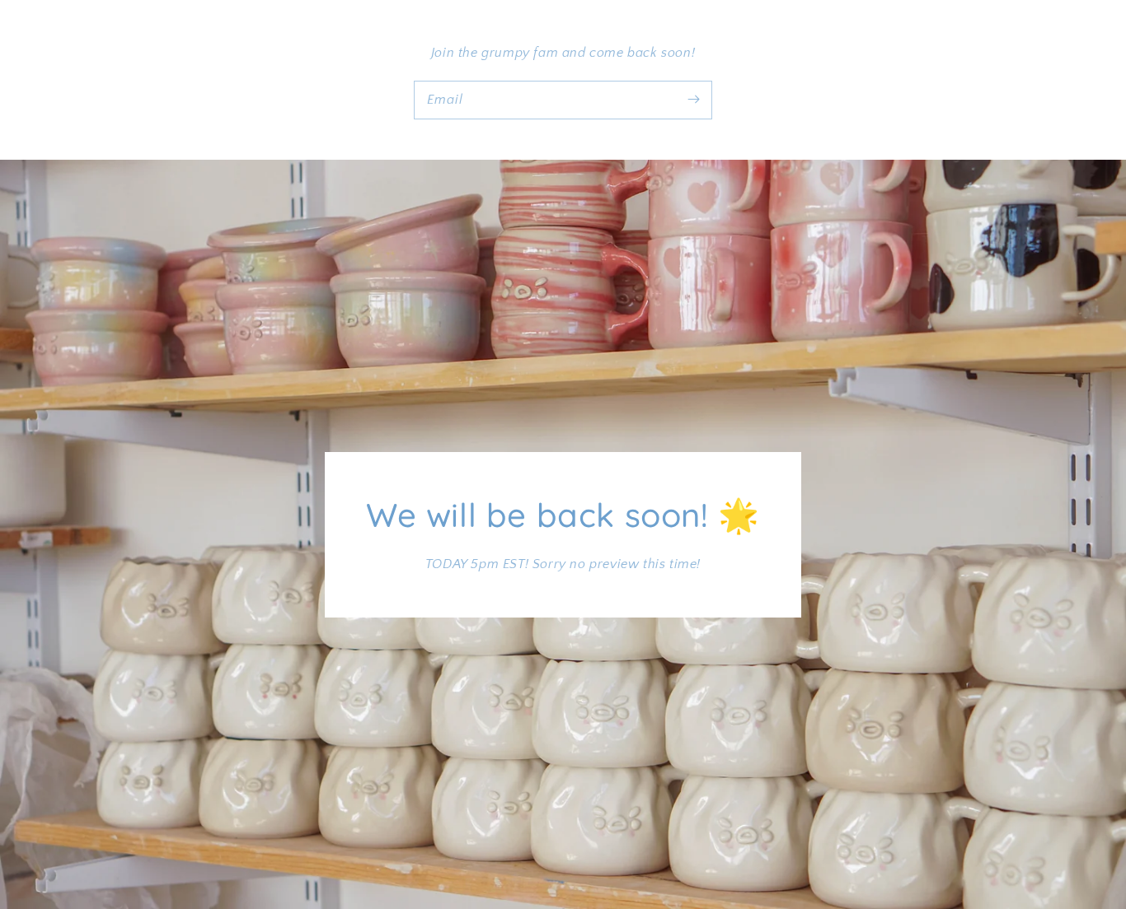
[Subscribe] (693, 100)
